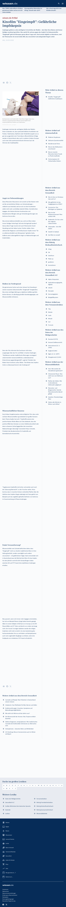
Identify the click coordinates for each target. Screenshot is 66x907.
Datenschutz (5, 891)
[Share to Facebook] (7, 83)
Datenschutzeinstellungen (9, 893)
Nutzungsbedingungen (8, 899)
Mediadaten (5, 897)
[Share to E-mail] (4, 83)
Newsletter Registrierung (8, 901)
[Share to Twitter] (10, 83)
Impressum (5, 889)
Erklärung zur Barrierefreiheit (9, 895)
